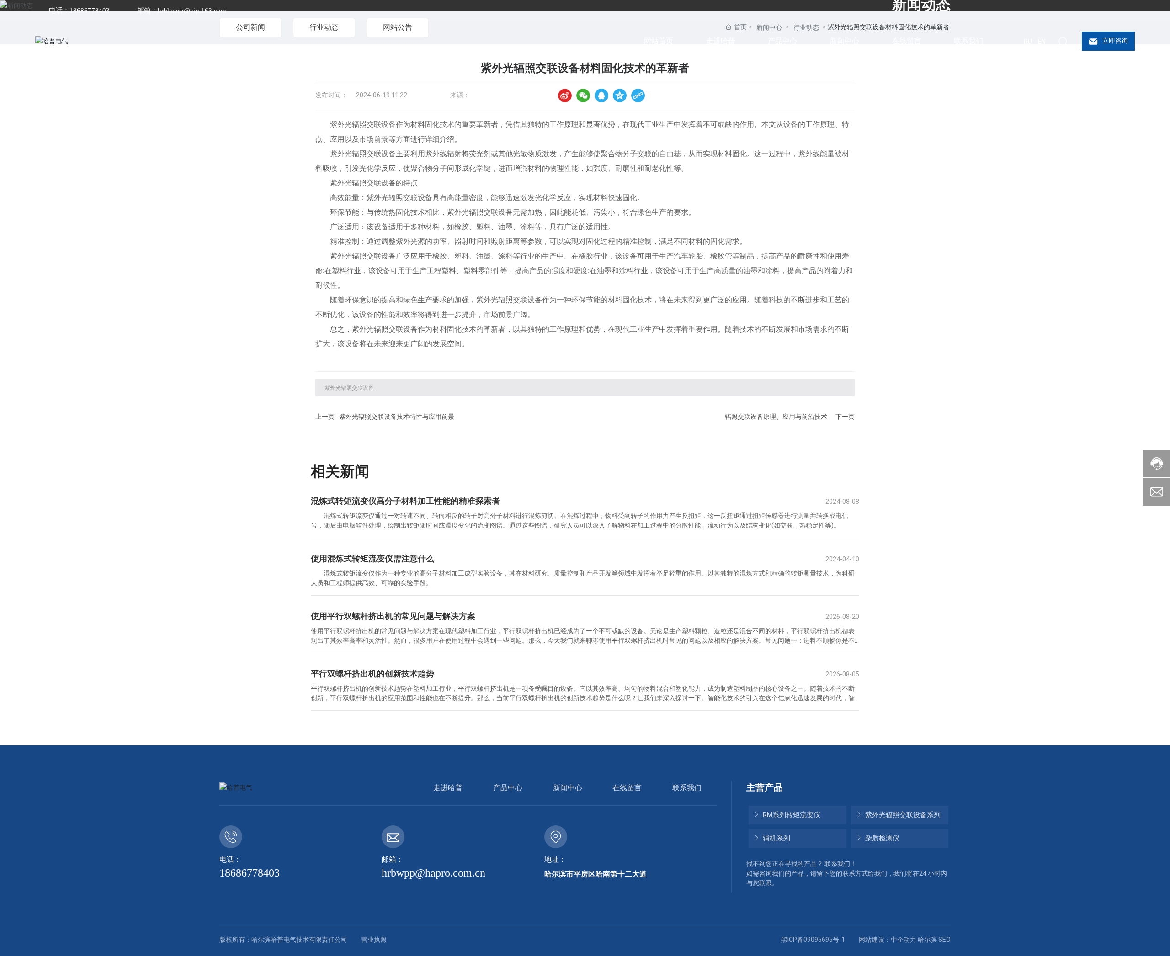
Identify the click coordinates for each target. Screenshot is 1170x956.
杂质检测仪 (881, 838)
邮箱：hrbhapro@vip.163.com (181, 10)
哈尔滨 (927, 939)
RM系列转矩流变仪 (790, 815)
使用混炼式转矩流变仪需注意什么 (372, 558)
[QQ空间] (620, 95)
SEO (944, 939)
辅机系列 (775, 838)
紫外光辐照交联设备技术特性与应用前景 (396, 416)
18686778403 (249, 873)
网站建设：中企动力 (887, 939)
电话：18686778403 (79, 10)
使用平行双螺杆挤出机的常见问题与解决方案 (393, 616)
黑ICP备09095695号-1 (813, 939)
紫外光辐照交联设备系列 (902, 815)
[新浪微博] (565, 95)
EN (1042, 41)
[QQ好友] (601, 95)
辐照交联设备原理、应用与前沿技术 (776, 416)
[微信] (583, 95)
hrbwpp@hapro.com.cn (433, 873)
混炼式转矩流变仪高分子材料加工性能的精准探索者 (405, 501)
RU (1028, 41)
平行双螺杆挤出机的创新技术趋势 (372, 673)
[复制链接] (638, 95)
